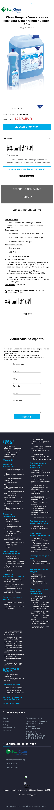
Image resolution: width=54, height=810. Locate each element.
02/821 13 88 (13, 768)
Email (15, 393)
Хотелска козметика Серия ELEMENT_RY (13, 664)
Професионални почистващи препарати (38, 465)
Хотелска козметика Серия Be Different (40, 622)
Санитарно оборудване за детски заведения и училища (13, 448)
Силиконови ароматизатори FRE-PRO (39, 583)
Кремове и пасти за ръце (40, 451)
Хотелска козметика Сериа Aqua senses (40, 603)
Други (8, 547)
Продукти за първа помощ (12, 598)
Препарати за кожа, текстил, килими (40, 507)
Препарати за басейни (42, 517)
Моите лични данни (28, 795)
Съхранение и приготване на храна (12, 592)
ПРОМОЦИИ (8, 460)
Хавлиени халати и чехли (12, 660)
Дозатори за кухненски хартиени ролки (14, 492)
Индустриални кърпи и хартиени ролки (41, 447)
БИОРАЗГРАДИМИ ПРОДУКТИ (11, 670)
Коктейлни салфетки (14, 688)
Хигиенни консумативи (9, 515)
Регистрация (9, 728)
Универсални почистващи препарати (40, 471)
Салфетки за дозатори (42, 459)
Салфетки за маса (11, 685)
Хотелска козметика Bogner (13, 651)
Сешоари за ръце (40, 561)
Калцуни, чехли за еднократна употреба (39, 546)
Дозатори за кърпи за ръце (13, 470)
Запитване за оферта (27, 204)
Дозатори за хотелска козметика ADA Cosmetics (41, 598)
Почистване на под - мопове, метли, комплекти (13, 533)
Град (15, 379)
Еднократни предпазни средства (40, 534)
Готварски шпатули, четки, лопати (13, 581)
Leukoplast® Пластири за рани (14, 603)
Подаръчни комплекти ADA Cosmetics (14, 655)
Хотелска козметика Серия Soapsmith (13, 638)
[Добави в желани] (11, 97)
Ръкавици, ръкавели (41, 543)
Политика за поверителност (33, 728)
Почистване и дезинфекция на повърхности (10, 454)
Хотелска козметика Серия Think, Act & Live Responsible (13, 633)
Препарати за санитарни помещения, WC (40, 481)
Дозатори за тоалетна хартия (14, 475)
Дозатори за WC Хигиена (11, 483)
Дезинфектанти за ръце (12, 528)
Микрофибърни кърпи (15, 542)
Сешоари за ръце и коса (39, 557)
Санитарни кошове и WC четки (13, 488)
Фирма (16, 371)
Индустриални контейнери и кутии (12, 557)
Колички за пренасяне (15, 563)
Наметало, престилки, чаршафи (41, 551)
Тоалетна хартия (13, 522)
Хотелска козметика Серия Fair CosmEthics (13, 642)
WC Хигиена (38, 439)
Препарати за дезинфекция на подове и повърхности (40, 498)
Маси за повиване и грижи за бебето (12, 698)
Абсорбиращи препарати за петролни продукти (40, 512)
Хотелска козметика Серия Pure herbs (40, 612)
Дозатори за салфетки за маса (14, 509)
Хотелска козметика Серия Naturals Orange (13, 647)
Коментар (17, 401)
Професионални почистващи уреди (39, 522)
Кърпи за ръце (12, 519)
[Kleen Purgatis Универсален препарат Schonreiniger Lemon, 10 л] (28, 60)
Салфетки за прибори (15, 693)
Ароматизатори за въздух (39, 571)
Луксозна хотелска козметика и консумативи (39, 591)
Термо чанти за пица (14, 588)
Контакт (6, 718)
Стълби (9, 570)
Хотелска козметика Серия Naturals (40, 627)
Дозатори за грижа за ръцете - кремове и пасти (13, 503)
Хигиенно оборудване (9, 465)
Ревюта (27, 197)
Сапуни (9, 524)
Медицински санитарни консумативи (40, 456)
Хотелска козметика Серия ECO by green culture (40, 617)
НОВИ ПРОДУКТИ (11, 703)
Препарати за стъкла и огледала (40, 492)
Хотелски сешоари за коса (40, 564)
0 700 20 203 (13, 764)
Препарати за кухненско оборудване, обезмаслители (40, 487)
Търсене (7, 731)
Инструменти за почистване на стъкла (13, 539)
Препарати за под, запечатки (39, 476)
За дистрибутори (34, 718)
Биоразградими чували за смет (14, 679)
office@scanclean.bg (15, 760)
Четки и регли (11, 545)
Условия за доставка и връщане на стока (36, 722)
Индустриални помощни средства (12, 552)
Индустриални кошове (15, 561)
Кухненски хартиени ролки (40, 443)
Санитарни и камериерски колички (39, 527)
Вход (5, 724)
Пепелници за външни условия (14, 567)
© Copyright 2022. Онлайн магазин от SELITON (27, 806)
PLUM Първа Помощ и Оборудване (14, 607)
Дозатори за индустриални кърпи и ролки (13, 497)
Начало (6, 721)
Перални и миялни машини (39, 503)
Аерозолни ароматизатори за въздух (38, 577)
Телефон (17, 386)
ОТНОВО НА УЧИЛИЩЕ (9, 442)
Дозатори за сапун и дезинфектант (13, 479)
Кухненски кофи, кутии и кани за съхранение (14, 585)
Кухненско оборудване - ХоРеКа (13, 575)
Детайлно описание (27, 189)
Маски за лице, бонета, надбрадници (39, 539)
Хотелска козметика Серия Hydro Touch (40, 608)
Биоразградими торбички (11, 675)
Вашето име (18, 364)
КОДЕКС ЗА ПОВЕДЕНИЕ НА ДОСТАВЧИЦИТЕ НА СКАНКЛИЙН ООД (35, 735)
